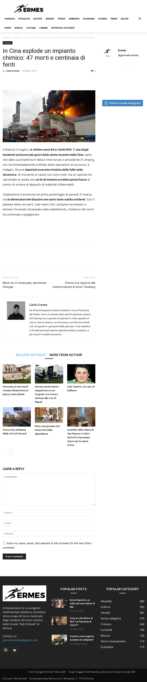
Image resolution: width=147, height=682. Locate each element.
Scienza (102, 18)
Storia (61, 18)
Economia (89, 18)
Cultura (31, 27)
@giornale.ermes (128, 55)
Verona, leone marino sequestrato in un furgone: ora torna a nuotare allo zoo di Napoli (47, 394)
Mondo (50, 18)
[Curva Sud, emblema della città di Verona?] (17, 416)
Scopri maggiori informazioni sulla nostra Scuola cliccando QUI (102, 671)
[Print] (59, 79)
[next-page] (11, 452)
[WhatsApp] (33, 79)
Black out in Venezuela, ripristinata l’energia (24, 285)
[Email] (50, 79)
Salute (124, 18)
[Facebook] (6, 79)
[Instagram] (6, 650)
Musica (19, 27)
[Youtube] (14, 650)
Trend (113, 18)
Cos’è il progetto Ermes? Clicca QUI (46, 671)
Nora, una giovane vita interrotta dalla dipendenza (47, 430)
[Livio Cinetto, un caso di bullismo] (81, 373)
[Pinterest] (24, 79)
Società (37, 18)
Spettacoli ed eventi (63, 27)
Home (6, 37)
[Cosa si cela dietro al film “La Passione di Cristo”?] (59, 621)
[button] (139, 19)
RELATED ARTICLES (31, 355)
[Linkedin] (42, 79)
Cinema (43, 27)
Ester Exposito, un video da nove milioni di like (82, 603)
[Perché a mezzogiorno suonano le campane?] (59, 640)
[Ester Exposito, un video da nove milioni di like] (59, 603)
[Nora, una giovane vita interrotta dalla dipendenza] (49, 415)
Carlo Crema (12, 70)
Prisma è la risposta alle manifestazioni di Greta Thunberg (74, 285)
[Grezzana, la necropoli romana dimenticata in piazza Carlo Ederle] (17, 373)
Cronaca (9, 18)
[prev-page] (5, 452)
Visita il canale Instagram (125, 103)
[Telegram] (68, 79)
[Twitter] (15, 79)
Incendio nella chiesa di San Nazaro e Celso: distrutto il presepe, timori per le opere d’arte (80, 437)
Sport (7, 27)
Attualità (24, 18)
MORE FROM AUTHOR (66, 355)
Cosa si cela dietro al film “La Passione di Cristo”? (81, 621)
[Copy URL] (77, 79)
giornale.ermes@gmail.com (20, 640)
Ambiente (74, 18)
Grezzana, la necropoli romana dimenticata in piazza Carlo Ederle (15, 390)
